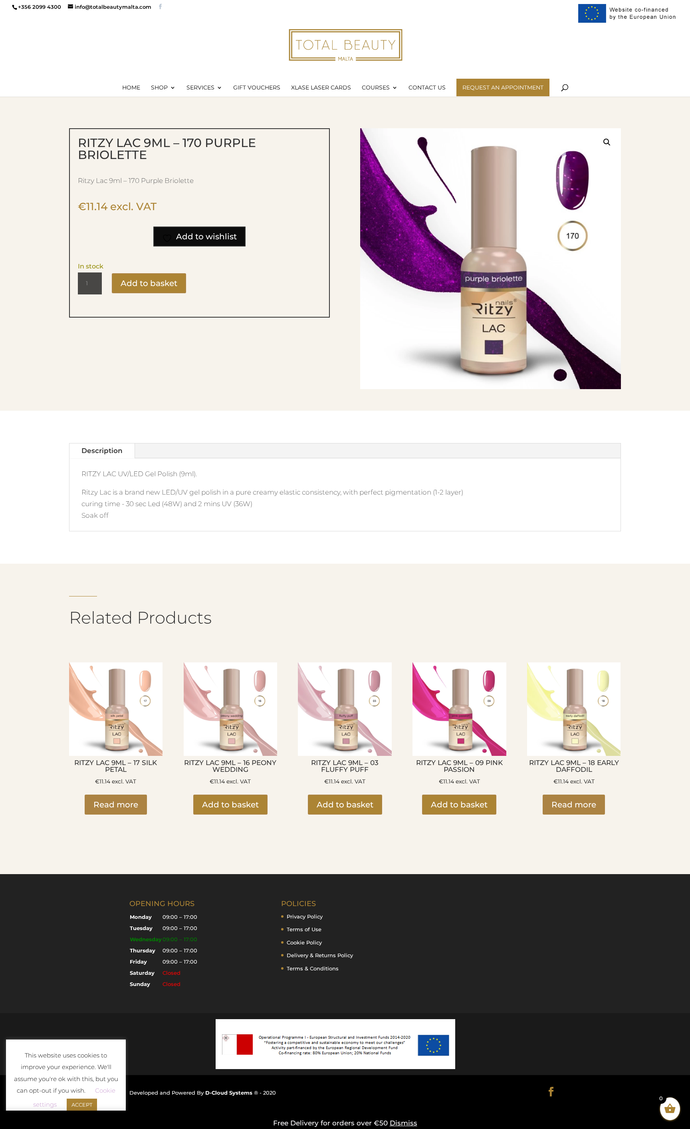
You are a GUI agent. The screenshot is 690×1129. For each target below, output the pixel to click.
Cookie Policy (304, 942)
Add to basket (149, 283)
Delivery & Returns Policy (320, 955)
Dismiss (403, 1123)
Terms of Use (304, 929)
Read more (115, 804)
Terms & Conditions (313, 968)
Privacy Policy (305, 916)
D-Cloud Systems (229, 1092)
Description (102, 451)
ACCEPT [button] (81, 1104)
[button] (607, 142)
